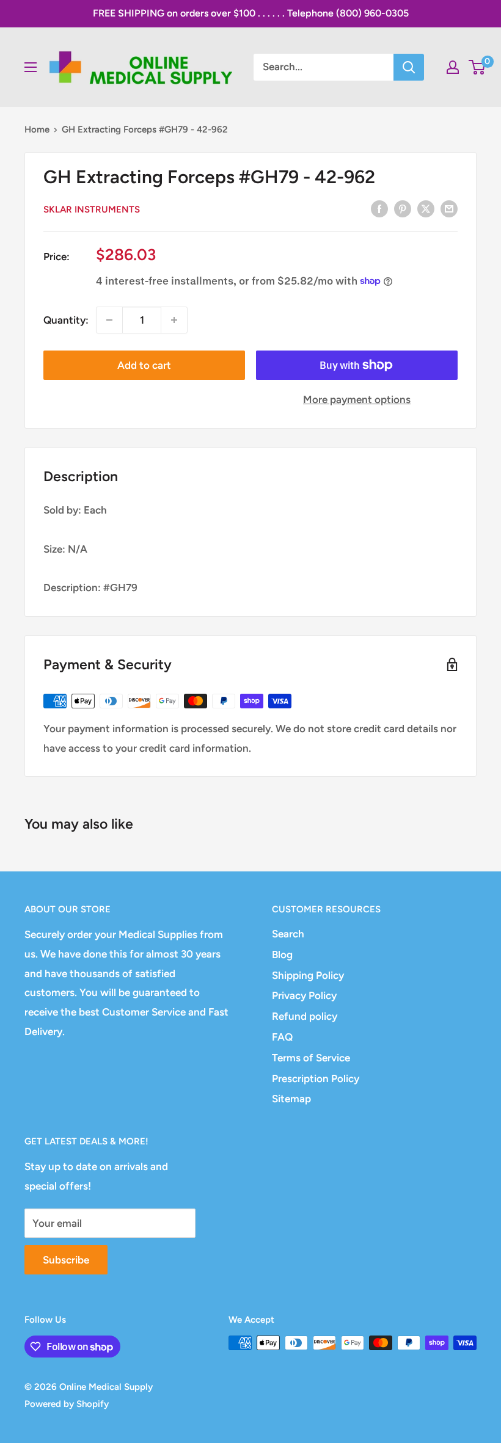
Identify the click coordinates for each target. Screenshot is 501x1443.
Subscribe (66, 1260)
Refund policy (304, 1016)
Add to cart (144, 365)
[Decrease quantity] (109, 320)
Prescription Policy (315, 1078)
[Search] (408, 67)
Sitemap (291, 1098)
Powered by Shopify (66, 1403)
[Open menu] (30, 67)
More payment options (357, 399)
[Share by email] (449, 208)
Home (36, 129)
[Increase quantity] (174, 320)
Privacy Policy (304, 995)
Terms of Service (311, 1058)
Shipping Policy (308, 975)
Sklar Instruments (91, 209)
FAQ (282, 1037)
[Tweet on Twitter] (425, 208)
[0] (477, 67)
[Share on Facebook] (379, 208)
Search (288, 934)
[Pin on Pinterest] (402, 208)
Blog (282, 954)
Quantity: (66, 320)
